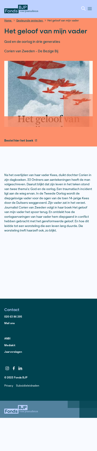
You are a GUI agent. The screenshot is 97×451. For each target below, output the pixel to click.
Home (8, 20)
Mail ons (9, 323)
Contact (11, 309)
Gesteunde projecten (30, 20)
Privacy (8, 385)
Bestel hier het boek (18, 140)
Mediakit (9, 345)
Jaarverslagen (13, 351)
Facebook (14, 368)
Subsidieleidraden (27, 385)
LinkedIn (20, 368)
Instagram (7, 368)
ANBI (7, 338)
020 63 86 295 (13, 316)
